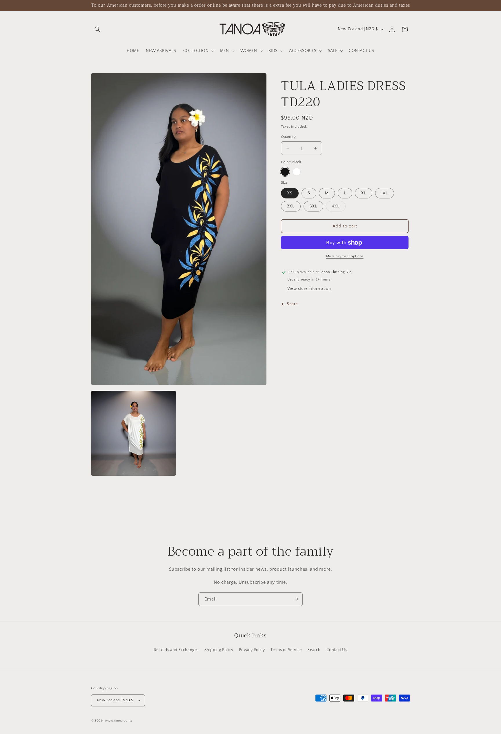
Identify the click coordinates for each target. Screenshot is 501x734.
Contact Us (336, 650)
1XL (384, 193)
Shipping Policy (218, 650)
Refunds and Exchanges (176, 650)
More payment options (345, 256)
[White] (297, 172)
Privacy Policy (252, 650)
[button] (97, 29)
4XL (339, 208)
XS (290, 193)
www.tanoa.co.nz (118, 720)
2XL (291, 206)
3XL (313, 206)
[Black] (285, 172)
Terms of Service (286, 650)
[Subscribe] (296, 599)
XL (363, 193)
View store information (309, 289)
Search (314, 650)
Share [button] (292, 304)
